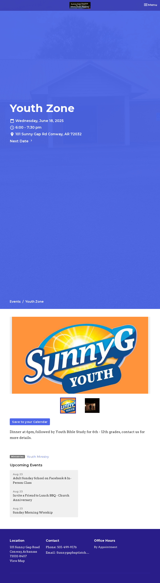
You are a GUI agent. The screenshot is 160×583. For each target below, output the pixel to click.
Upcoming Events (26, 465)
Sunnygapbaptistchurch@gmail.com (73, 552)
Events (15, 301)
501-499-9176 (67, 547)
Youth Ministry (38, 456)
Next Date (19, 141)
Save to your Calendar (30, 422)
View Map (17, 561)
